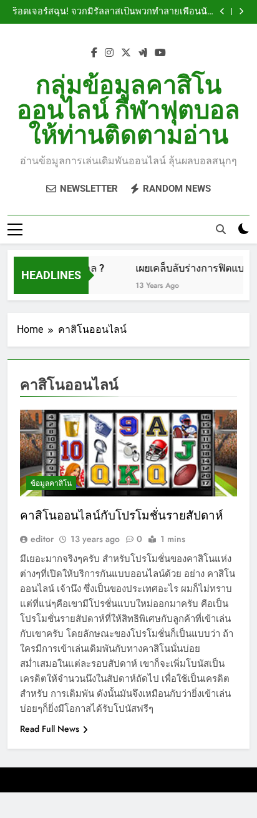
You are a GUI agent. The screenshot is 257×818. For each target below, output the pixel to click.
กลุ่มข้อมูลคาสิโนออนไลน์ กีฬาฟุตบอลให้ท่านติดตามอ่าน (128, 110)
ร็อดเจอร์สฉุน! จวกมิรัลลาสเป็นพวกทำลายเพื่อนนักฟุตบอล (112, 12)
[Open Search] (221, 229)
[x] (126, 53)
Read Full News (49, 728)
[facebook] (94, 53)
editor (42, 539)
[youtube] (160, 53)
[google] (143, 53)
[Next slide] (241, 11)
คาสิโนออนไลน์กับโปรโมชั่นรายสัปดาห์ (121, 515)
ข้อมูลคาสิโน (51, 483)
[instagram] (109, 53)
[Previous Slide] (222, 11)
